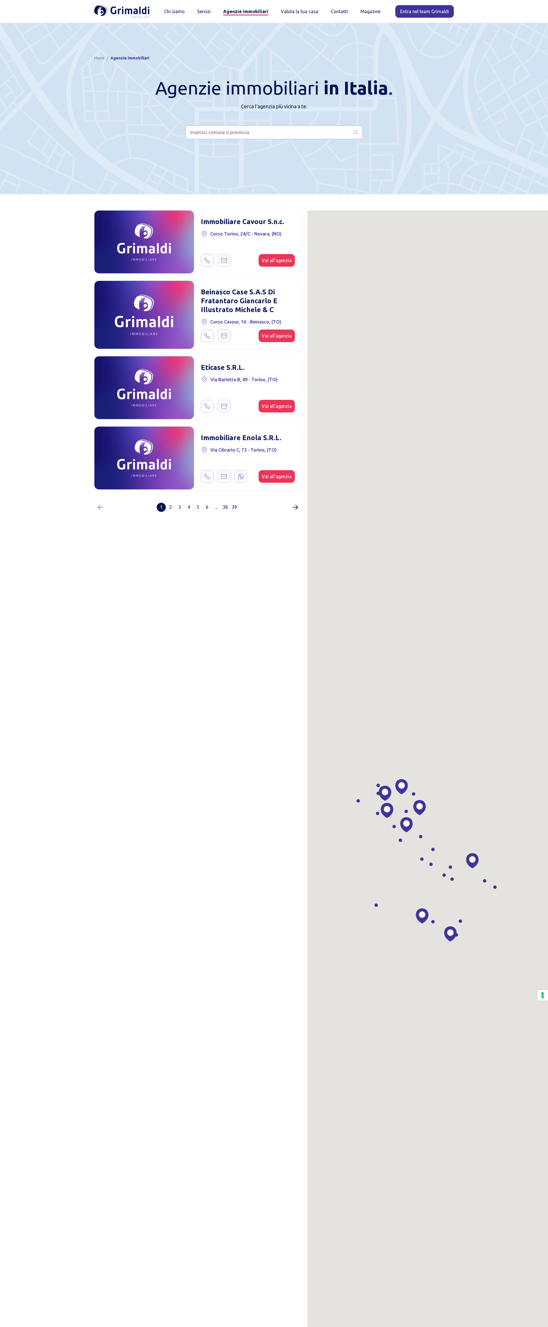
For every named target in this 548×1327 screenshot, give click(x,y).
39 (234, 507)
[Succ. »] (295, 507)
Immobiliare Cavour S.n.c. (242, 222)
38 (225, 507)
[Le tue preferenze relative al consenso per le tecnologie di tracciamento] (542, 995)
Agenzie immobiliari (245, 11)
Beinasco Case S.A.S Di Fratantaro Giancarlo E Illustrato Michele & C (239, 301)
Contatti (339, 11)
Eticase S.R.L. (223, 367)
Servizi (204, 11)
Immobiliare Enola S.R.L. (241, 438)
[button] (401, 786)
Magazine (370, 11)
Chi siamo (174, 11)
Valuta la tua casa (299, 11)
